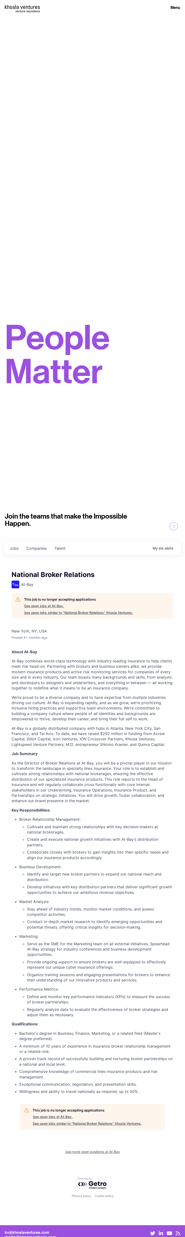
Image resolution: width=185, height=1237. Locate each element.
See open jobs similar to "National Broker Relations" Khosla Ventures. (78, 613)
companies (36, 548)
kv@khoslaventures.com (27, 1232)
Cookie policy (104, 1196)
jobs (14, 548)
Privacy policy (81, 1196)
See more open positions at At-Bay (92, 1152)
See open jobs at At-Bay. (44, 606)
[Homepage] (22, 7)
